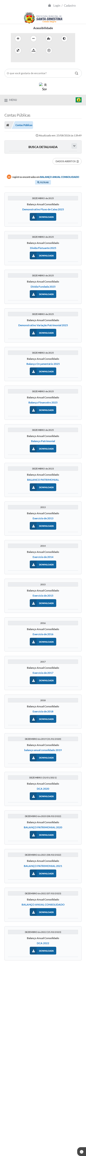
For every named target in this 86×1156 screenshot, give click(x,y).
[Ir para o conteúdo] (61, 50)
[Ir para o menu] (15, 59)
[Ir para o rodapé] (34, 59)
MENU (13, 99)
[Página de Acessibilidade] (49, 50)
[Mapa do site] (33, 50)
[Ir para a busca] (25, 59)
